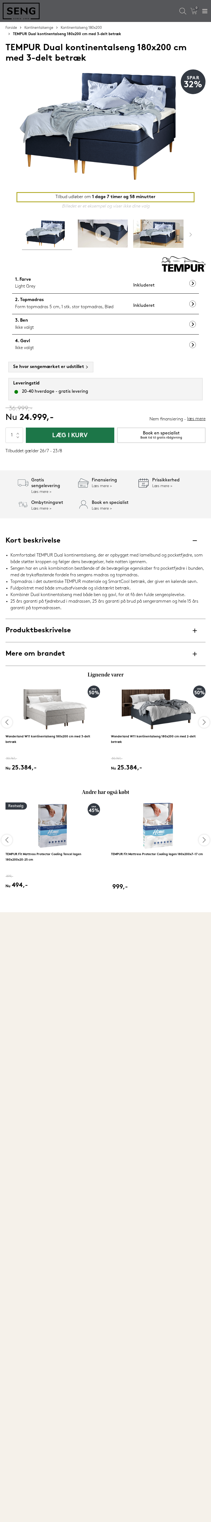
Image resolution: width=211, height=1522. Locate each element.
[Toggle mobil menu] (204, 11)
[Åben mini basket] (193, 11)
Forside (11, 28)
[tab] (47, 235)
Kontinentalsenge (38, 28)
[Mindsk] (18, 439)
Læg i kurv (70, 436)
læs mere (196, 419)
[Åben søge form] (182, 11)
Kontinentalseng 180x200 (81, 28)
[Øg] (18, 431)
